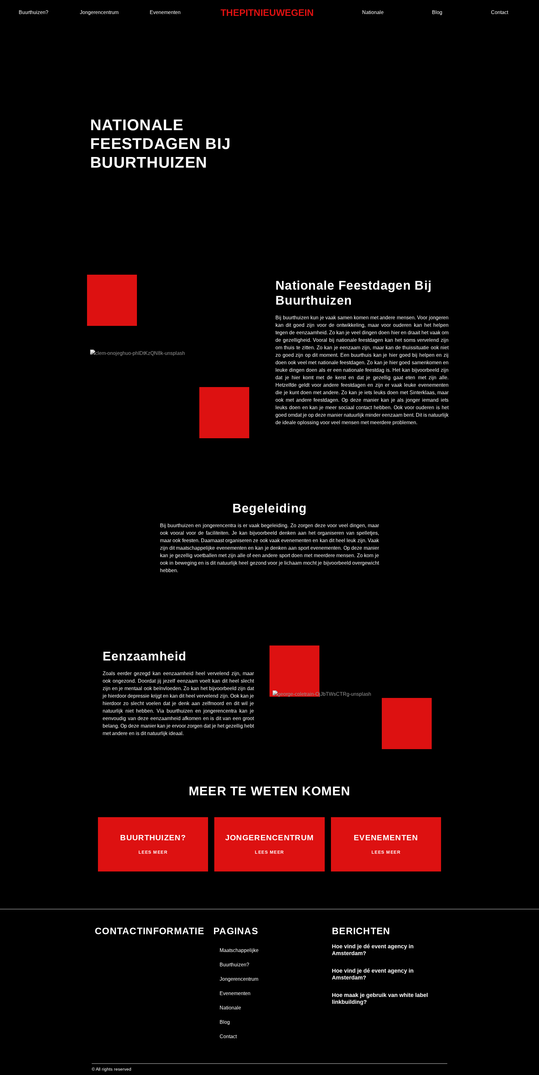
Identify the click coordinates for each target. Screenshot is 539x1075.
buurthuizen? (33, 12)
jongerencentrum (99, 12)
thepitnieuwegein (267, 12)
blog (437, 12)
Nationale (373, 12)
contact (499, 12)
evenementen (165, 12)
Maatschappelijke (239, 950)
